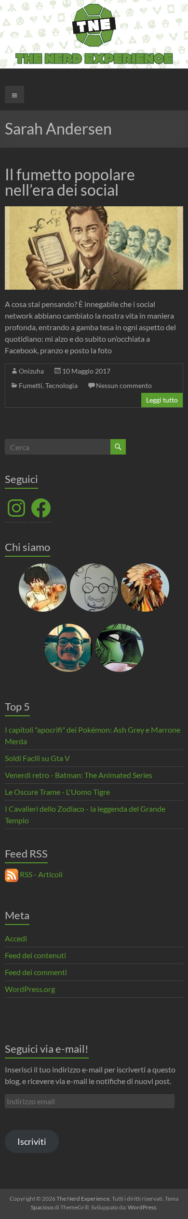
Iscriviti (31, 1141)
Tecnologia (61, 385)
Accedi (16, 938)
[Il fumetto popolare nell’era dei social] (94, 210)
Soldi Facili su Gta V (37, 758)
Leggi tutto (162, 400)
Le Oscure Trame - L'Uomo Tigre (57, 791)
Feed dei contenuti (35, 955)
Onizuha (31, 371)
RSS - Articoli (40, 874)
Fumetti (30, 385)
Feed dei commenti (36, 972)
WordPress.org (30, 988)
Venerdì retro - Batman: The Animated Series (78, 774)
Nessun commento (124, 385)
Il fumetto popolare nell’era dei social (70, 182)
